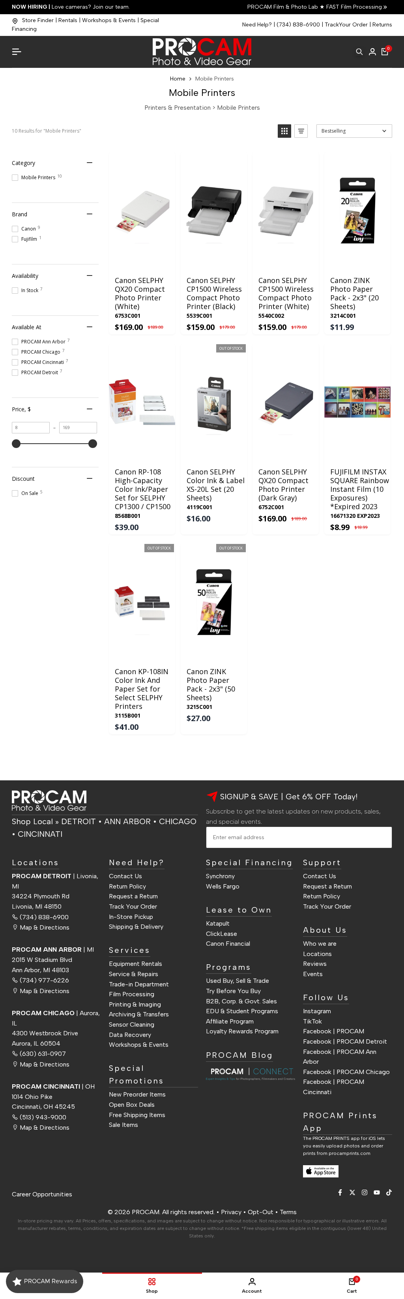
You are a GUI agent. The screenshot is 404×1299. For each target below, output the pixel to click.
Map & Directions (44, 927)
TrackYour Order (346, 24)
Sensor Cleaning (131, 1024)
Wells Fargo (222, 886)
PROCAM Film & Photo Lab (283, 7)
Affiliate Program (230, 1021)
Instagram (317, 1011)
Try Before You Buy (233, 991)
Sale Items (123, 1124)
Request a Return (133, 896)
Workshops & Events (109, 20)
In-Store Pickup (131, 916)
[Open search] (359, 52)
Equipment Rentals (135, 963)
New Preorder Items (137, 1094)
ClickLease (221, 933)
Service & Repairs (133, 974)
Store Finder (38, 20)
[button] (284, 131)
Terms (288, 1212)
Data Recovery (130, 1034)
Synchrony (220, 876)
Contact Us (125, 876)
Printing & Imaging (135, 1004)
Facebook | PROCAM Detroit (345, 1041)
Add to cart (141, 261)
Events (313, 974)
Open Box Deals (132, 1104)
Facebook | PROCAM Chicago (346, 1072)
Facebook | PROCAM (333, 1031)
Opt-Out (260, 1212)
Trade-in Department (139, 984)
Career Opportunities (42, 1194)
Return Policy (127, 886)
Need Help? (257, 24)
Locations (317, 954)
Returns (382, 24)
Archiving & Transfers (139, 1014)
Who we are (320, 943)
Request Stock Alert (215, 452)
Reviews (315, 963)
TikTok (312, 1021)
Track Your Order (133, 906)
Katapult (218, 923)
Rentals (67, 20)
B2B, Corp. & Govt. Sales (241, 1001)
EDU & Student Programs (242, 1011)
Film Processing (131, 994)
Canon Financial (228, 943)
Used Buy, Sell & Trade (237, 980)
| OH (53, 1086)
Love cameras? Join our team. (71, 7)
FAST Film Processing (353, 7)
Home (177, 78)
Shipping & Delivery (136, 926)
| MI (53, 949)
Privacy (231, 1212)
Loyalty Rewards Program (242, 1031)
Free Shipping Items (137, 1115)
